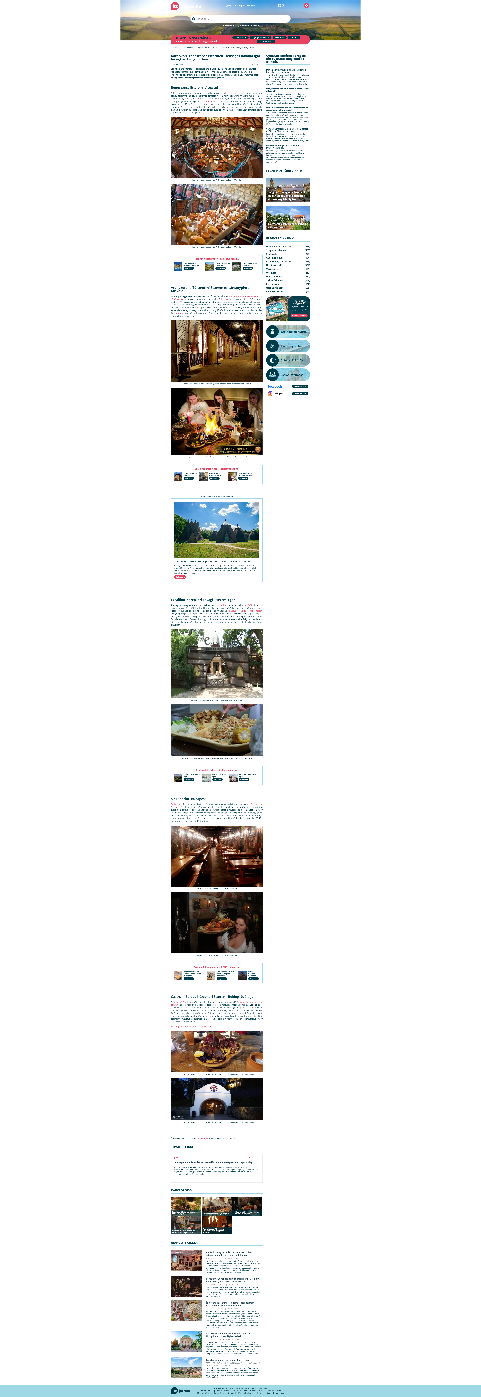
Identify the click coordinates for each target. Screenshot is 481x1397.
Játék (229, 5)
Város (278, 1391)
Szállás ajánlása (206, 1391)
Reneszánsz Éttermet (235, 93)
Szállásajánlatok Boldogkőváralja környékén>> (192, 1026)
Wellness (279, 37)
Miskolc (224, 299)
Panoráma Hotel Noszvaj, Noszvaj (245, 474)
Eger (199, 605)
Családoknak (266, 41)
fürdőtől (248, 605)
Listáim (251, 5)
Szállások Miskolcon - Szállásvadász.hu (217, 468)
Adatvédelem (206, 1393)
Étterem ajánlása (223, 1391)
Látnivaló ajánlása (239, 1391)
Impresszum (280, 1393)
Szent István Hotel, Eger (192, 776)
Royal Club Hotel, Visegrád (222, 264)
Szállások (271, 254)
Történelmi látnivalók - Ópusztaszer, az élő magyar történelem (213, 561)
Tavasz (294, 37)
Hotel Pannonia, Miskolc (191, 474)
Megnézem (189, 268)
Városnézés (272, 269)
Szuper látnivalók (273, 187)
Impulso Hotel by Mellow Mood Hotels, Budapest (193, 974)
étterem (207, 101)
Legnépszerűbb (273, 188)
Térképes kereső (249, 25)
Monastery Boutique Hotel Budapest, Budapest (225, 974)
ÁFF (197, 1393)
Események (272, 284)
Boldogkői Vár (179, 1002)
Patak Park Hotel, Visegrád (250, 264)
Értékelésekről (220, 1393)
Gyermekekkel (274, 258)
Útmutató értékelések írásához (241, 1393)
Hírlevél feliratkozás (264, 1393)
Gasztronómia (177, 64)
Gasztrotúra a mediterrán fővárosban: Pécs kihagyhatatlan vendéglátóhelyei (229, 1335)
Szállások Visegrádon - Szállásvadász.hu (216, 258)
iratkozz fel (203, 1138)
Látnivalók (270, 1391)
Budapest (175, 804)
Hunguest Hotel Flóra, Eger (248, 776)
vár (187, 1007)
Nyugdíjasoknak (260, 37)
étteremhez (179, 313)
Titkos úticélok (299, 218)
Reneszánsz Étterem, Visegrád (216, 1214)
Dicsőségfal (239, 5)
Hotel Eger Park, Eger (219, 776)
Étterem (252, 1391)
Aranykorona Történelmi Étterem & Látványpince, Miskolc (213, 1231)
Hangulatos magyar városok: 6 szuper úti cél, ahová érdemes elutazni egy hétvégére (286, 196)
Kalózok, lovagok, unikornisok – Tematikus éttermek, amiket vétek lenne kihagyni (229, 1254)
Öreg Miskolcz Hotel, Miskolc (215, 474)
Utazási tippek (226, 1365)
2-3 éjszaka (240, 37)
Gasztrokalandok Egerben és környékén (227, 1359)
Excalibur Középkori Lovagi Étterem (244, 610)
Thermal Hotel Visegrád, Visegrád (191, 264)
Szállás (261, 1391)
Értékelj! (230, 25)
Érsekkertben (220, 605)
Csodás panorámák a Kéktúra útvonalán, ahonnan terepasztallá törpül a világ (213, 1162)
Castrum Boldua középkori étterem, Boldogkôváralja (183, 1232)
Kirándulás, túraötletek (279, 261)
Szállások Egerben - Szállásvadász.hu (216, 769)
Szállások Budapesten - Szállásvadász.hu (217, 967)
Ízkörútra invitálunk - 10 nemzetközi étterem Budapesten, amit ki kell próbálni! (230, 1304)
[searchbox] (240, 19)
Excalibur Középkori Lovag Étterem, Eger (183, 1213)
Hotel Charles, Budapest (252, 974)
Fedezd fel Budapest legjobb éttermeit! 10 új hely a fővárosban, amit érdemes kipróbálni (233, 1280)
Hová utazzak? (254, 1363)
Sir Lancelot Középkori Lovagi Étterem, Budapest (246, 1213)
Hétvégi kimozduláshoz (236, 1363)
